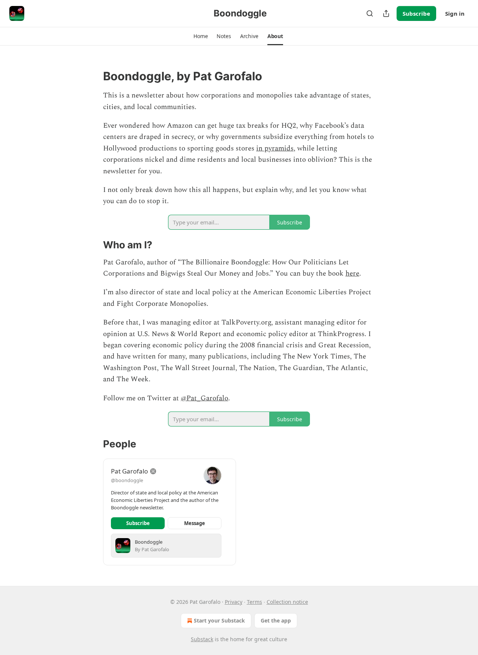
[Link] (93, 76)
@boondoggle (127, 480)
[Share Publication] (386, 13)
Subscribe (416, 13)
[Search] (369, 13)
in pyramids (275, 148)
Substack (202, 639)
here (352, 273)
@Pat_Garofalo (204, 398)
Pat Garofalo (129, 471)
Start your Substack (219, 620)
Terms (254, 601)
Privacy (233, 601)
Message (194, 523)
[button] (200, 36)
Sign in (455, 13)
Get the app (276, 620)
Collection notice (287, 601)
